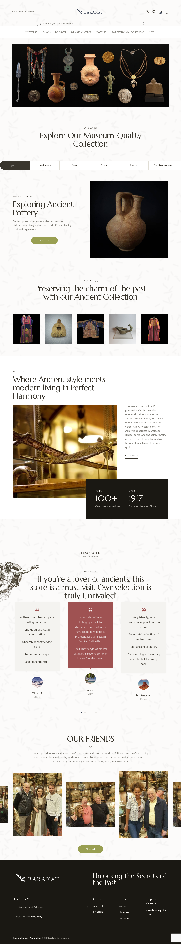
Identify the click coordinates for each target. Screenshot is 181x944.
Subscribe (86, 907)
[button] (22, 333)
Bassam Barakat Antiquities (27, 938)
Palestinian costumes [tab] (163, 165)
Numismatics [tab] (45, 165)
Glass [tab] (74, 165)
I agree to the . (29, 916)
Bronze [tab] (104, 165)
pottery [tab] (15, 165)
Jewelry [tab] (133, 165)
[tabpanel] (90, 219)
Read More (131, 455)
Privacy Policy (35, 917)
